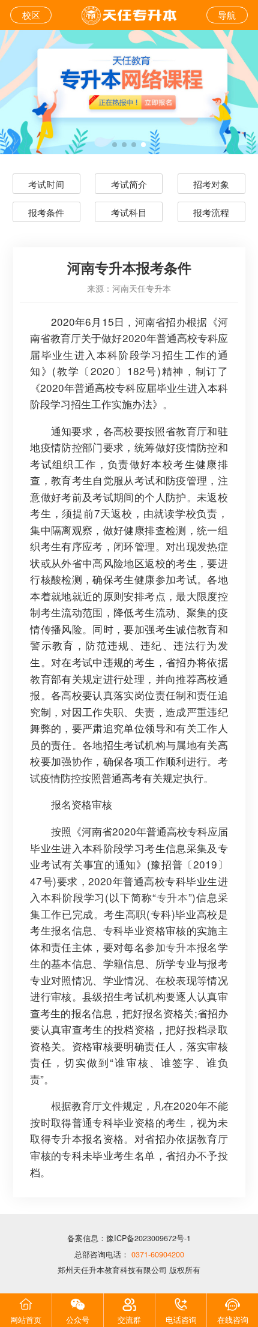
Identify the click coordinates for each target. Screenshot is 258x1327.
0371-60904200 (156, 1254)
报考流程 (211, 212)
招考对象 (211, 184)
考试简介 (129, 184)
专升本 (172, 896)
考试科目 (129, 212)
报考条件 (46, 212)
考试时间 (46, 184)
